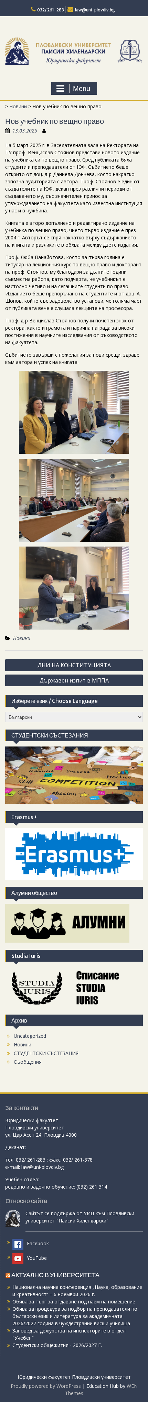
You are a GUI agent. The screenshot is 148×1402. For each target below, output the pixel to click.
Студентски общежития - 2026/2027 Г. (57, 1345)
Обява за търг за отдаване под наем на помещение (73, 1301)
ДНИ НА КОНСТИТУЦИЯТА (74, 665)
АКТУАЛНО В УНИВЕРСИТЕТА (55, 1275)
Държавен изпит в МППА (74, 680)
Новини (18, 106)
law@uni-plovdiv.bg (95, 9)
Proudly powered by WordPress (46, 1386)
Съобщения (28, 1062)
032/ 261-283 (50, 9)
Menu (81, 88)
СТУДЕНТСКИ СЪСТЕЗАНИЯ (46, 1053)
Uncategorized (30, 1036)
